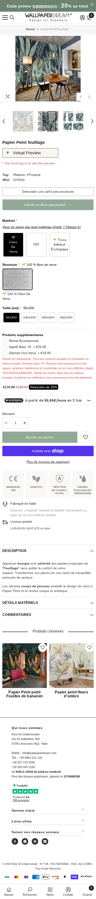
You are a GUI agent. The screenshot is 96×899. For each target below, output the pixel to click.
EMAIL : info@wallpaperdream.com (34, 753)
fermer (92, 4)
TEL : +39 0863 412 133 (27, 757)
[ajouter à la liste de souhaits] (85, 437)
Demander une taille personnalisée (48, 191)
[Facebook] (15, 841)
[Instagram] (25, 841)
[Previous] (80, 97)
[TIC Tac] (45, 841)
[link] (29, 891)
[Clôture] (12, 17)
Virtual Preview (27, 153)
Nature (20, 175)
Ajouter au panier (40, 437)
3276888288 (72, 776)
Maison (30, 29)
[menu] (5, 17)
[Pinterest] (35, 841)
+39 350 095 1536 (23, 767)
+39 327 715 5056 (23, 762)
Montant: (8, 414)
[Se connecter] (82, 18)
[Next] (89, 97)
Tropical (34, 175)
